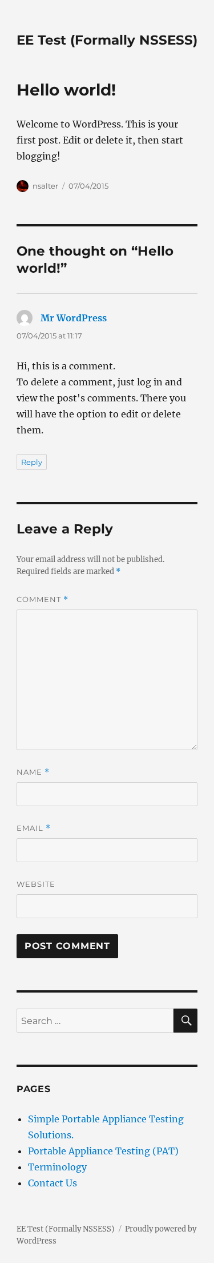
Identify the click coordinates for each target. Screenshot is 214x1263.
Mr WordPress (74, 318)
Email (34, 828)
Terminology (57, 1167)
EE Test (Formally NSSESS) (107, 40)
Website (36, 884)
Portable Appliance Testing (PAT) (103, 1151)
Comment (42, 599)
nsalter (45, 185)
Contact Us (52, 1183)
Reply (31, 462)
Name (33, 772)
